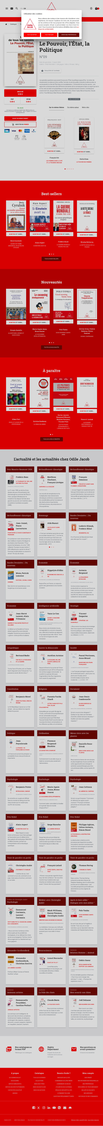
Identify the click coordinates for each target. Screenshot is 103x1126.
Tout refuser (49, 34)
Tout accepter (32, 34)
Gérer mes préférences (68, 34)
